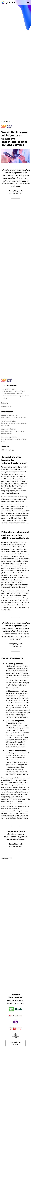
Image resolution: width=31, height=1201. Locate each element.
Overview (7, 121)
